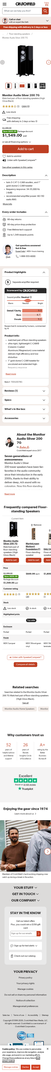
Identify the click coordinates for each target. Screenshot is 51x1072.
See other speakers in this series (17, 167)
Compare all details (25, 664)
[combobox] (25, 11)
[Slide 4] (29, 86)
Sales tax (6, 1015)
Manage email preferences (25, 1006)
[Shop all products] (4, 4)
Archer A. (24, 447)
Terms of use (18, 1015)
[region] (25, 851)
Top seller (31, 620)
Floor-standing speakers (19, 34)
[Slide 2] (15, 86)
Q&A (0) (26, 106)
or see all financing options (15, 142)
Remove (37, 525)
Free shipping (25, 27)
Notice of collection (25, 1001)
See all (25, 703)
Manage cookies (25, 989)
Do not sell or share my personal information (25, 995)
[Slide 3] (22, 86)
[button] (47, 851)
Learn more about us (24, 814)
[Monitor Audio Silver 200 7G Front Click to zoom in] (25, 62)
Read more (11, 374)
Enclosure (7, 627)
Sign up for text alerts (24, 946)
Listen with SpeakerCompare (21, 160)
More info (7, 204)
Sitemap (45, 1015)
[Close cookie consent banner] (47, 1049)
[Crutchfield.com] (26, 4)
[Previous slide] (2, 62)
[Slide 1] (8, 86)
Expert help (20, 251)
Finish (6, 638)
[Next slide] (48, 62)
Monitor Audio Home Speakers (19, 709)
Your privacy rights (25, 983)
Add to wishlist (14, 156)
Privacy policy (25, 978)
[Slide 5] (36, 86)
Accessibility (33, 1015)
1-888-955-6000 (27, 256)
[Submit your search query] (45, 11)
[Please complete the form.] (39, 933)
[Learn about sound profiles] (30, 297)
